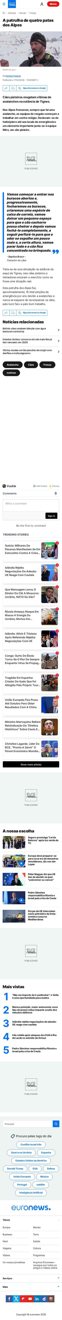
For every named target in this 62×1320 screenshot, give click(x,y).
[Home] (4, 13)
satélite (41, 1184)
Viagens (7, 1248)
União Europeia (22, 1176)
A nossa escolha (18, 831)
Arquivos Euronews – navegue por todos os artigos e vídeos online (45, 1265)
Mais (5, 1286)
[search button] (56, 1123)
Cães (31, 364)
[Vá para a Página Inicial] (12, 4)
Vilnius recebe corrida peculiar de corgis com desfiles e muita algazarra (27, 352)
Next (5, 1241)
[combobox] (31, 1123)
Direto (53, 4)
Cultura (37, 1248)
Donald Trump (15, 1168)
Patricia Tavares (13, 76)
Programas (39, 1255)
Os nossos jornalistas (14, 1262)
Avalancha (13, 364)
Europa (6, 1227)
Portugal (22, 1184)
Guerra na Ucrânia (21, 1152)
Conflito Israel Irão (31, 1144)
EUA (35, 1168)
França (33, 13)
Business (7, 1234)
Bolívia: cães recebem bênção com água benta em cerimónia (24, 330)
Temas (6, 1219)
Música (44, 1176)
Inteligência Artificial (31, 1192)
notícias (11, 372)
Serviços (7, 1278)
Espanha (46, 1152)
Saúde (36, 1241)
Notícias (12, 13)
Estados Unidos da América (31, 1160)
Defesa (51, 1168)
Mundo (23, 13)
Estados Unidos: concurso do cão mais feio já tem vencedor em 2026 (27, 341)
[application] (31, 49)
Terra (36, 1234)
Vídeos (6, 1255)
